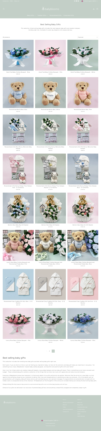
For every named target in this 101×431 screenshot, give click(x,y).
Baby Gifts (30, 15)
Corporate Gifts (69, 15)
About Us (16, 1)
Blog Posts (80, 404)
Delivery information (68, 402)
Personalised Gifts (55, 15)
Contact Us (6, 1)
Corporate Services (82, 407)
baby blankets (56, 384)
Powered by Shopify (50, 425)
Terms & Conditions (68, 409)
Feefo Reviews (81, 416)
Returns (65, 404)
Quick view (18, 68)
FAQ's (11, 1)
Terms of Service (81, 411)
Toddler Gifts (42, 15)
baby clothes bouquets (36, 366)
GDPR (78, 413)
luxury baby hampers (45, 370)
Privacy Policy (81, 409)
